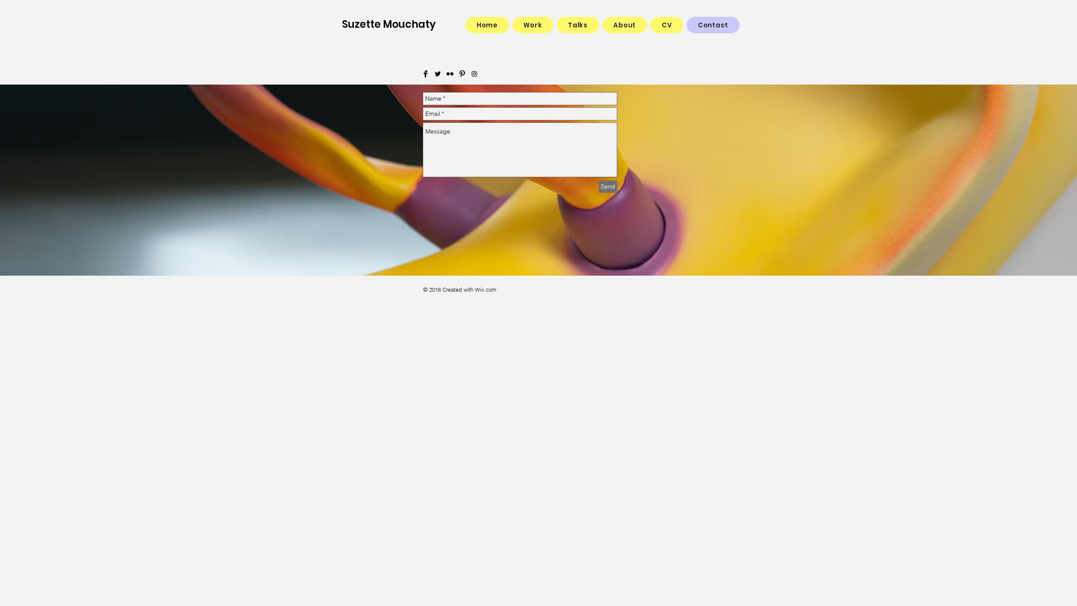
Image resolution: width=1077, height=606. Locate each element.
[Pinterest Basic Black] (462, 73)
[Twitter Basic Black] (437, 73)
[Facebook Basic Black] (425, 73)
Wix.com (485, 289)
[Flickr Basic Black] (450, 73)
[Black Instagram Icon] (474, 73)
